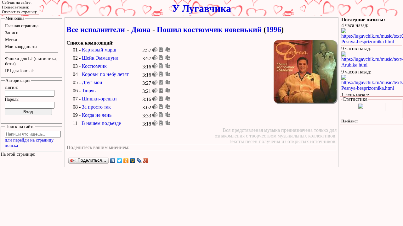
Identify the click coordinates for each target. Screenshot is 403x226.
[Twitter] (119, 161)
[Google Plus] (146, 161)
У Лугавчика (201, 8)
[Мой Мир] (132, 161)
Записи (12, 32)
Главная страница (21, 25)
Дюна (140, 29)
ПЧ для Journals (19, 70)
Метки (11, 39)
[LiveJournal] (139, 161)
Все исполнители (95, 29)
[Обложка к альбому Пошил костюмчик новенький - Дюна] (305, 71)
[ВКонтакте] (113, 161)
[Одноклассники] (126, 161)
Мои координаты (21, 46)
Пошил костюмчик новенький (209, 29)
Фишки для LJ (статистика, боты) (31, 61)
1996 (273, 29)
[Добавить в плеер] (167, 49)
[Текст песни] (161, 49)
